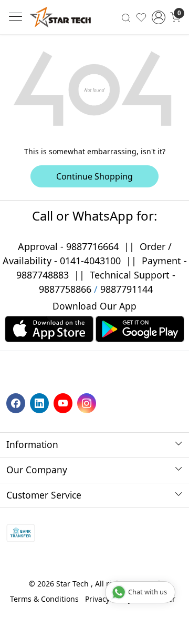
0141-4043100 (90, 260)
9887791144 (126, 289)
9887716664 (92, 246)
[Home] (60, 17)
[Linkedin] (40, 402)
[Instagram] (88, 402)
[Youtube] (64, 402)
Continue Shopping (94, 176)
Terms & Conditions (44, 599)
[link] (126, 17)
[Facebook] (17, 402)
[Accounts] (158, 17)
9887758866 (65, 289)
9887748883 (42, 274)
